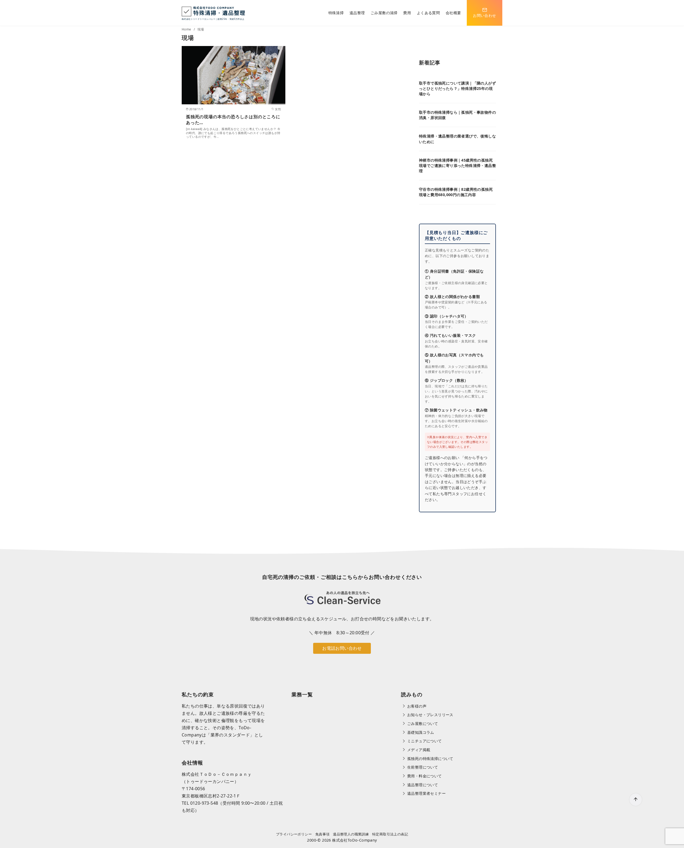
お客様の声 (416, 706)
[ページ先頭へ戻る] (635, 799)
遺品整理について (422, 784)
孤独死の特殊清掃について (430, 758)
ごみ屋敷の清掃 (384, 12)
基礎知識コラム (420, 732)
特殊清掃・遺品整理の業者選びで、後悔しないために (457, 138)
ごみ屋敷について (422, 723)
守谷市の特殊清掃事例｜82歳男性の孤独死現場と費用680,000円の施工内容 (456, 192)
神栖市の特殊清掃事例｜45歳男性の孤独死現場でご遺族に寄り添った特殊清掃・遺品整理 (457, 165)
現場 (200, 29)
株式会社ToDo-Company (354, 840)
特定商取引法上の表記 (390, 834)
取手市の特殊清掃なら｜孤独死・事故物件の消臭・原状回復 (457, 115)
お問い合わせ (484, 15)
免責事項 (322, 834)
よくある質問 (428, 12)
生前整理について (422, 767)
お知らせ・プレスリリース (430, 714)
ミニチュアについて (424, 740)
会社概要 (453, 12)
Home (187, 29)
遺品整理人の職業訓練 (351, 834)
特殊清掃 (336, 12)
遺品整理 (357, 12)
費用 (407, 12)
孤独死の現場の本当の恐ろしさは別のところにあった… (233, 119)
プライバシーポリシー (294, 834)
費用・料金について (424, 775)
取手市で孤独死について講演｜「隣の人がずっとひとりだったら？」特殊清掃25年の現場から (457, 88)
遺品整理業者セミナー (426, 793)
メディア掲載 (418, 749)
